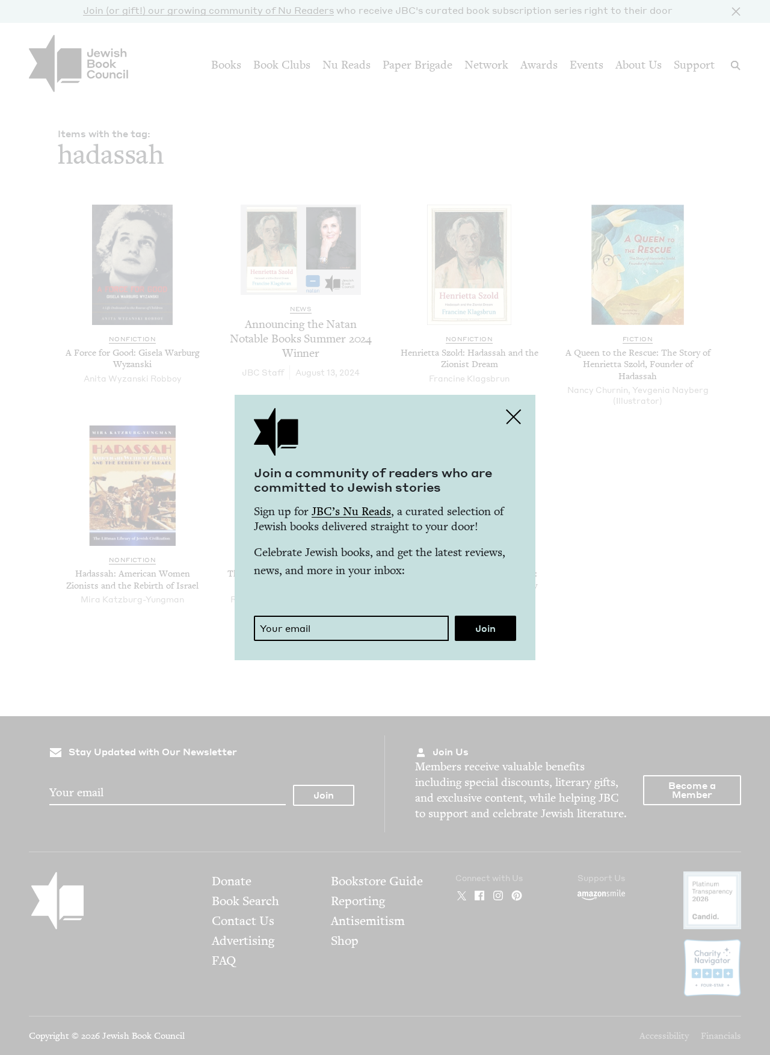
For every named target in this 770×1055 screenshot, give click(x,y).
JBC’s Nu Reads (351, 511)
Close (513, 416)
